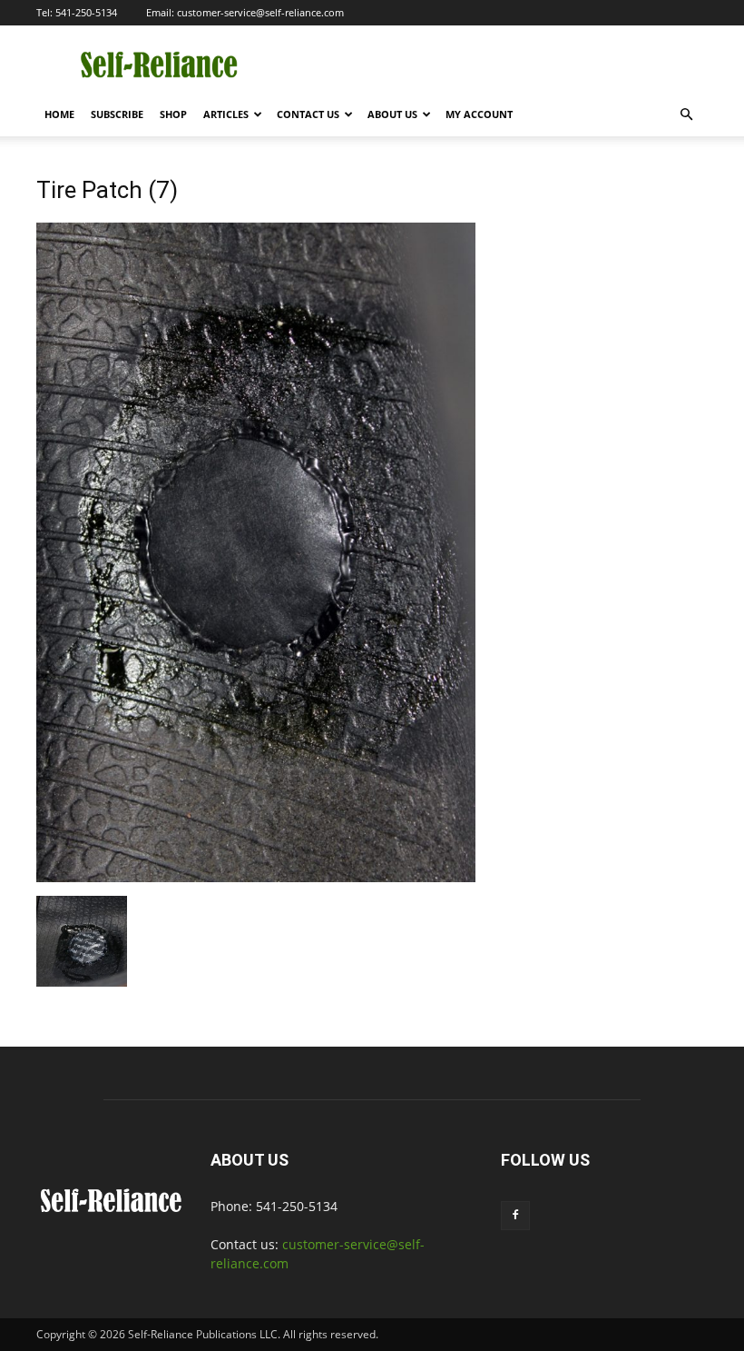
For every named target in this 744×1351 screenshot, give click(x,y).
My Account (479, 114)
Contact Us (308, 114)
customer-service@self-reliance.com (260, 12)
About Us (392, 114)
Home (59, 114)
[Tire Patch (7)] (255, 877)
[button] (686, 115)
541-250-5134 (86, 12)
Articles (226, 114)
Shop (173, 114)
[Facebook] (515, 1215)
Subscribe (117, 114)
